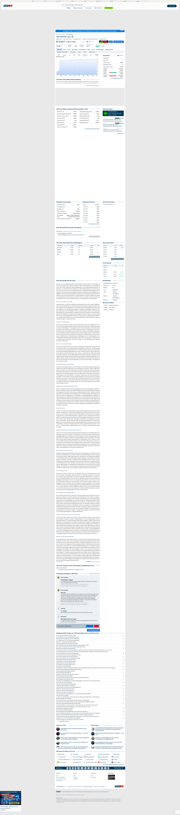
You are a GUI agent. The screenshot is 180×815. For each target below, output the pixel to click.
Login (96, 626)
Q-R (95, 768)
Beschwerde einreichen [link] (61, 779)
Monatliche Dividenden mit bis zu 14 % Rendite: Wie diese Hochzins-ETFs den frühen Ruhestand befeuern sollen (109, 747)
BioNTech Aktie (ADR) (104, 754)
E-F (78, 768)
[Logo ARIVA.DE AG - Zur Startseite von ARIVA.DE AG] (58, 791)
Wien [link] (58, 254)
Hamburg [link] (59, 249)
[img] (64, 44)
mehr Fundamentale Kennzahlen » (92, 128)
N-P (92, 768)
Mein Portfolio (98, 8)
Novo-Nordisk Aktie (104, 757)
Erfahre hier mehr (96, 680)
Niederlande (115, 289)
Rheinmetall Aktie (90, 757)
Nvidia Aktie (61, 754)
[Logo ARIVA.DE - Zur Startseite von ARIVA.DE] (119, 786)
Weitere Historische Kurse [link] (117, 259)
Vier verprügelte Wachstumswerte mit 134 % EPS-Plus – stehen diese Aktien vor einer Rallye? (108, 743)
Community (88, 8)
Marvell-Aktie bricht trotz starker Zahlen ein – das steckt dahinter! (74, 733)
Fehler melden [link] (59, 780)
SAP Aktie (88, 754)
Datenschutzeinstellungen (99, 786)
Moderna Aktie (117, 754)
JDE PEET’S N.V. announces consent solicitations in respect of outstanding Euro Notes (113, 130)
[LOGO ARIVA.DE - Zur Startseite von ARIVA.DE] (8, 6)
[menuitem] (64, 775)
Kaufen (101, 42)
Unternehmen (82, 49)
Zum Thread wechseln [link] (93, 630)
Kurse (79, 52)
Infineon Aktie (62, 757)
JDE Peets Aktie (69, 34)
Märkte (69, 8)
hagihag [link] (63, 608)
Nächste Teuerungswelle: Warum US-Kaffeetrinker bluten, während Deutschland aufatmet (112, 125)
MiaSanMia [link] (63, 616)
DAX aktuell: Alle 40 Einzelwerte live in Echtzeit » (113, 764)
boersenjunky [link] (64, 577)
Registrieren (89, 626)
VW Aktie (115, 759)
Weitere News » (120, 133)
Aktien (63, 34)
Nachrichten (72, 52)
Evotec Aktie (116, 757)
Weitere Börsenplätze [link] (94, 256)
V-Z (105, 768)
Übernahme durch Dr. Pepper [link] (68, 619)
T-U (102, 768)
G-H (82, 768)
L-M (88, 768)
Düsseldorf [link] (59, 247)
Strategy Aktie (103, 762)
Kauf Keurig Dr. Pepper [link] (67, 580)
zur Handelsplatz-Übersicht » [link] (117, 78)
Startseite (58, 34)
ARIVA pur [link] (75, 777)
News (88, 49)
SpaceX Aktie (76, 754)
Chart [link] (69, 49)
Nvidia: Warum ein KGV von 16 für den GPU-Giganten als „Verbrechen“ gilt (74, 743)
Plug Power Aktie (103, 759)
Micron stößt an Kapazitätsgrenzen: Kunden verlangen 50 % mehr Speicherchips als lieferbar (74, 738)
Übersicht (59, 49)
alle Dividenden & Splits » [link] (94, 224)
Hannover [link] (59, 252)
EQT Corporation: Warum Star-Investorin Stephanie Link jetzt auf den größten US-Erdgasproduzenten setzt (74, 747)
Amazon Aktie (117, 762)
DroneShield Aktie (77, 762)
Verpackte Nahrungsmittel (75, 687)
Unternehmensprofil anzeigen (92, 85)
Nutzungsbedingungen (88, 786)
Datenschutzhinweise (79, 234)
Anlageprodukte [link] (109, 49)
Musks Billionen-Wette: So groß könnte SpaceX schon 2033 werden (73, 729)
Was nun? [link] (63, 592)
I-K (85, 768)
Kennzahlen (75, 49)
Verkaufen (106, 42)
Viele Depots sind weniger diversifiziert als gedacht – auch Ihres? (109, 733)
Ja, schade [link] (64, 611)
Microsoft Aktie (62, 762)
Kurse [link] (64, 49)
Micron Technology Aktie (78, 757)
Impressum (70, 786)
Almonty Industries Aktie (91, 762)
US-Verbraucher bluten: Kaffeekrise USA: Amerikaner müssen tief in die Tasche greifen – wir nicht (113, 120)
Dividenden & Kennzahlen (62, 52)
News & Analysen (78, 8)
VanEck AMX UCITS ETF (64, 721)
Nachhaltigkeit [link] (100, 49)
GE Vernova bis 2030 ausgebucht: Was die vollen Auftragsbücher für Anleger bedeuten (107, 738)
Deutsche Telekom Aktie (64, 759)
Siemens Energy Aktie (77, 759)
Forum (93, 49)
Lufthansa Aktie (89, 759)
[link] (101, 42)
